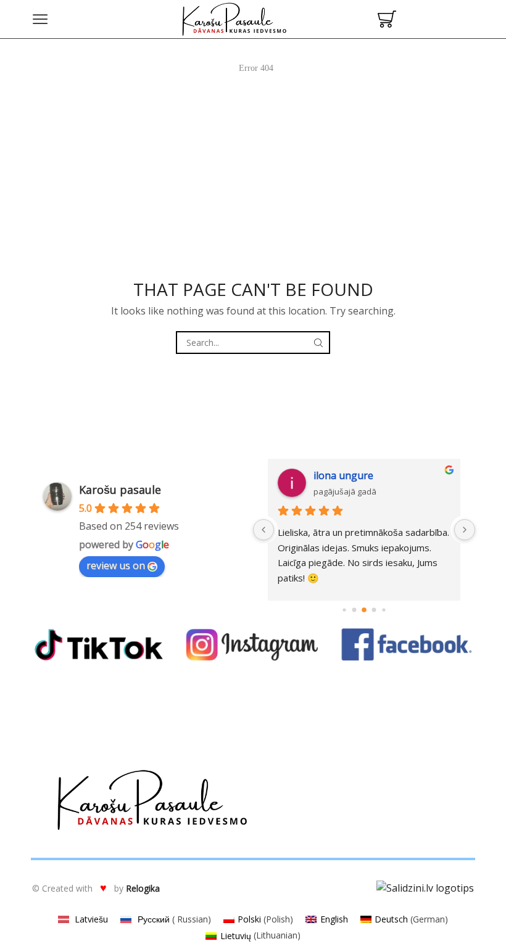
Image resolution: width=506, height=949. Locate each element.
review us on (115, 565)
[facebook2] (407, 644)
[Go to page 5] (383, 609)
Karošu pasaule (120, 489)
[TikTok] (99, 644)
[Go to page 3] (364, 609)
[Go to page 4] (374, 609)
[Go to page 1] (344, 609)
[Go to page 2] (354, 609)
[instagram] (253, 644)
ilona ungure (343, 475)
